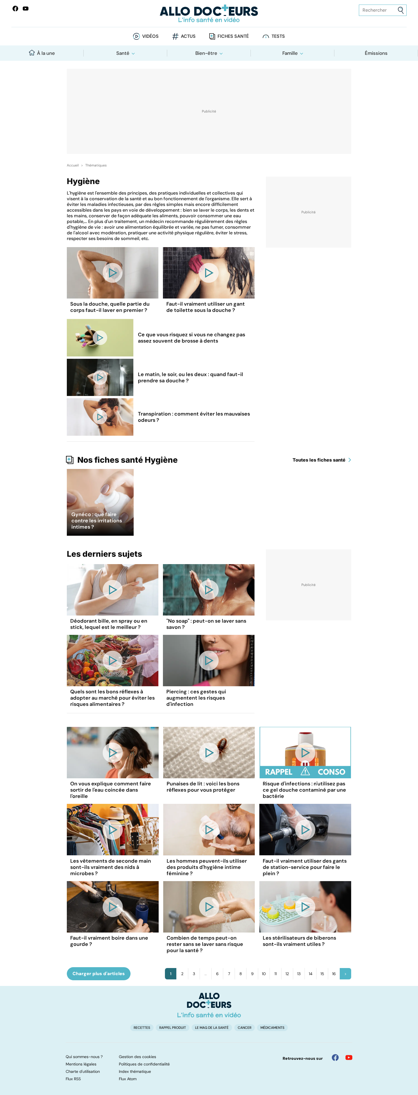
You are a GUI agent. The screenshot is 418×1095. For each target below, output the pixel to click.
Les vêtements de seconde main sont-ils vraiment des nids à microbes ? (110, 867)
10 (264, 973)
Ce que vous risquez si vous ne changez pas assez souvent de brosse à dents (191, 337)
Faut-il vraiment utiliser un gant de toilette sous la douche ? (205, 307)
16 (334, 973)
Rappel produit (172, 1027)
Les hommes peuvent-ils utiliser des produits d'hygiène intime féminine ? (207, 867)
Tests (278, 36)
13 (299, 973)
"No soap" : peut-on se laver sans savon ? (206, 624)
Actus (188, 36)
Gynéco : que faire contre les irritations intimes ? (96, 520)
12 (287, 973)
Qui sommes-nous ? (84, 1056)
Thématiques (96, 165)
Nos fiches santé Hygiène (127, 459)
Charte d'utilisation (83, 1071)
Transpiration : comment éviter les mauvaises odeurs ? (194, 417)
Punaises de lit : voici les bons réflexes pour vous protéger (203, 786)
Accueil (73, 165)
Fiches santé (233, 36)
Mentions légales (81, 1064)
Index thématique (135, 1071)
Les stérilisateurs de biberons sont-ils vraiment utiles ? (299, 941)
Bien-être (206, 53)
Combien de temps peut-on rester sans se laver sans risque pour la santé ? (205, 944)
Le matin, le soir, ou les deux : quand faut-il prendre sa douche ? (190, 377)
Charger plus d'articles (99, 974)
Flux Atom (127, 1078)
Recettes (142, 1027)
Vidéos (150, 36)
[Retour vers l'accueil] (209, 13)
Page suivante (345, 973)
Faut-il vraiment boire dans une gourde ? (109, 941)
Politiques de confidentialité (144, 1064)
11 (275, 973)
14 (311, 973)
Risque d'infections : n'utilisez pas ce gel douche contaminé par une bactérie (304, 790)
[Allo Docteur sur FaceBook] (15, 8)
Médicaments (272, 1027)
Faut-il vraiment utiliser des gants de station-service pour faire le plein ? (305, 867)
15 (322, 973)
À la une (46, 53)
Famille (290, 53)
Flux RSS (73, 1078)
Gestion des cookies (137, 1056)
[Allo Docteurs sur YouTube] (25, 8)
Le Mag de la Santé (212, 1027)
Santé (122, 53)
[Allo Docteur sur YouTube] (348, 1057)
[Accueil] (209, 1005)
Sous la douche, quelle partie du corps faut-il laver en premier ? (110, 307)
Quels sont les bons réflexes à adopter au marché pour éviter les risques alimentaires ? (112, 698)
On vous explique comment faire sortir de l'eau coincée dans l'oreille (110, 790)
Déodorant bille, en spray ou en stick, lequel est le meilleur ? (108, 624)
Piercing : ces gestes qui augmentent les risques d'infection (196, 698)
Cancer (244, 1027)
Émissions (376, 53)
